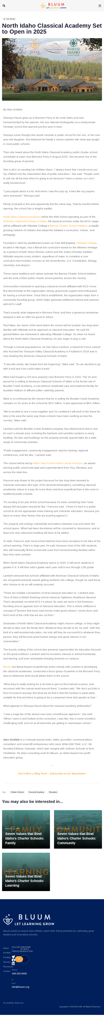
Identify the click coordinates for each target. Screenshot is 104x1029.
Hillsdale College (87, 243)
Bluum (7, 666)
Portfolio (5, 953)
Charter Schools (17, 792)
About (5, 948)
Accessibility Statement (13, 1003)
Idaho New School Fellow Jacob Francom (58, 463)
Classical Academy (36, 792)
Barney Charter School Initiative (68, 225)
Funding (5, 957)
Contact (5, 971)
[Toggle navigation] (84, 5)
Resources (5, 966)
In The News (9, 19)
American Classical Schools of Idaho (25, 221)
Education (53, 792)
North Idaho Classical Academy (21, 216)
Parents (5, 962)
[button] (4, 5)
